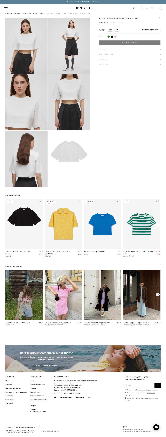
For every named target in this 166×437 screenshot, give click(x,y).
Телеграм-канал (66, 397)
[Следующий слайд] (158, 225)
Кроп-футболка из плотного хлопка (18, 252)
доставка (103, 59)
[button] (156, 427)
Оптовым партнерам (13, 388)
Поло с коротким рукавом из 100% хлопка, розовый (58, 323)
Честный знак (35, 392)
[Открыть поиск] (142, 8)
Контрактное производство (16, 392)
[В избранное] (159, 18)
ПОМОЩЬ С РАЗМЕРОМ (150, 30)
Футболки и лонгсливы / (34, 14)
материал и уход (106, 54)
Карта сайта (9, 403)
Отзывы (33, 388)
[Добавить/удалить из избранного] (40, 201)
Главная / (9, 14)
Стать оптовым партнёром (46, 365)
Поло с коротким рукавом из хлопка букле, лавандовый (97, 323)
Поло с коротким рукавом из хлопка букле (58, 252)
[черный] (112, 36)
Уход (32, 381)
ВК (55, 397)
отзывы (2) (103, 64)
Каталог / (18, 14)
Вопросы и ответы (37, 396)
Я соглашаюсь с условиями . (140, 394)
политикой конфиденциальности (19, 432)
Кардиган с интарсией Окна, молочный (17, 323)
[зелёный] (109, 36)
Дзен (89, 397)
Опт (134, 8)
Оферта (33, 405)
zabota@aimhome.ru (72, 387)
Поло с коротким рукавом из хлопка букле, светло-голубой (136, 323)
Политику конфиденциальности (147, 390)
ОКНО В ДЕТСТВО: (74, 2)
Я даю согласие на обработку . (141, 399)
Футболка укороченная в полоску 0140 (138, 252)
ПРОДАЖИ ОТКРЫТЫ (90, 2)
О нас (7, 381)
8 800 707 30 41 (71, 390)
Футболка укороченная (94, 251)
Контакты (9, 396)
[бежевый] (115, 36)
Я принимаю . (143, 390)
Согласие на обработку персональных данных (38, 400)
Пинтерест (79, 397)
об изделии (104, 49)
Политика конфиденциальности (38, 410)
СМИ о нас (9, 399)
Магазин (8, 384)
